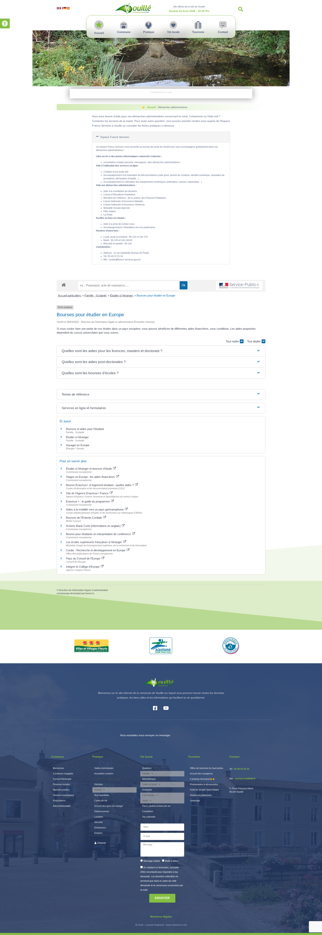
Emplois (98, 833)
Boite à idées (171, 861)
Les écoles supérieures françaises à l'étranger (94, 542)
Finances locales (61, 784)
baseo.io (89, 593)
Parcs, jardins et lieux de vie (156, 806)
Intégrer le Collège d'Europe (83, 566)
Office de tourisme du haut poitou (206, 768)
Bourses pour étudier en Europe (156, 295)
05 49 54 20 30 (241, 769)
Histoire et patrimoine (200, 795)
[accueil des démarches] (63, 284)
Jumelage (195, 800)
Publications (59, 800)
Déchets (98, 784)
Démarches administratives (108, 779)
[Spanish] (68, 8)
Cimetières (147, 811)
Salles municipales (103, 768)
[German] (65, 8)
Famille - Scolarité (96, 295)
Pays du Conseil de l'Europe (83, 558)
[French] (61, 8)
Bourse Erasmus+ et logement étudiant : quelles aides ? (100, 485)
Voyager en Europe (77, 445)
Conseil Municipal (62, 779)
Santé (145, 800)
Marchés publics (61, 790)
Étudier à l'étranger (122, 295)
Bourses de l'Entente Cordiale (84, 517)
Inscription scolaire (103, 773)
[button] (5, 23)
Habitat (98, 790)
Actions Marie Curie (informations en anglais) (93, 525)
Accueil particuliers (70, 295)
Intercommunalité (61, 806)
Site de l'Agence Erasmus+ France (87, 493)
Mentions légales (161, 916)
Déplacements (101, 811)
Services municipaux (63, 795)
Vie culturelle (148, 817)
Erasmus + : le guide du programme (88, 501)
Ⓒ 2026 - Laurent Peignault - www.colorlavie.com (161, 925)
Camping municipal (200, 779)
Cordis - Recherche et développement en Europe (96, 550)
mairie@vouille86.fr (245, 778)
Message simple (151, 861)
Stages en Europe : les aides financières (91, 476)
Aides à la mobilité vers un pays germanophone (95, 509)
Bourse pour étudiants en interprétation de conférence (99, 534)
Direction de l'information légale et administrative (83, 590)
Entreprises (100, 827)
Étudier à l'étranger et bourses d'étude (89, 468)
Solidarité (147, 790)
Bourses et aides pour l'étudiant (85, 429)
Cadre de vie (100, 800)
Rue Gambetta (101, 795)
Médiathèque (149, 779)
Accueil (151, 107)
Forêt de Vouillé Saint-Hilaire (204, 790)
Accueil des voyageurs (201, 773)
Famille (146, 773)
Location (98, 817)
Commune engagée (63, 773)
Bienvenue (58, 768)
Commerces (148, 795)
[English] (58, 8)
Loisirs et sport (149, 784)
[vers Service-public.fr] (239, 285)
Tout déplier (254, 341)
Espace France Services (114, 136)
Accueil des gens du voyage (108, 806)
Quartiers (146, 768)
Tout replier (233, 341)
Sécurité (98, 822)
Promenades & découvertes (204, 784)
